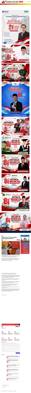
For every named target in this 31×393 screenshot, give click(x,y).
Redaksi (8, 390)
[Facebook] (15, 326)
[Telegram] (18, 326)
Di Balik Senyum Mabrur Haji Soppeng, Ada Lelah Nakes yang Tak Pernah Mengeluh (16, 333)
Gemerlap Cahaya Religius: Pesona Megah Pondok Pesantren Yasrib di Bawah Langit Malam (4, 333)
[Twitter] (17, 326)
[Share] (19, 240)
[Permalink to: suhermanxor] (2, 240)
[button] (27, 1)
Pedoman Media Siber (4, 390)
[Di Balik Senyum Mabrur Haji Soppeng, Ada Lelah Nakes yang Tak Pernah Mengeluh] (17, 330)
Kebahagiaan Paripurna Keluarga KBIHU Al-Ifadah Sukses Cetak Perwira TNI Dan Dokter (4, 339)
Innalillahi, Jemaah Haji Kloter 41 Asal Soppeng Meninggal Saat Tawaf (25, 243)
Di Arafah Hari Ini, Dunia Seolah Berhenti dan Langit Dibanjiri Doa (10, 339)
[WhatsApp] (19, 326)
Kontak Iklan (15, 390)
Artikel (2, 331)
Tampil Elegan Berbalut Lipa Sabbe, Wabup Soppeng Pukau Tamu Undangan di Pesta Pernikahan (10, 333)
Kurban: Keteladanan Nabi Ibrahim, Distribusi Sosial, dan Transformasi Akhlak (17, 339)
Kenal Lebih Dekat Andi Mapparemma (25, 247)
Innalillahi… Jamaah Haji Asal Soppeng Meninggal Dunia (26, 252)
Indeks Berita (11, 390)
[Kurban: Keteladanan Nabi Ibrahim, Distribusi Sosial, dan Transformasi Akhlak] (17, 336)
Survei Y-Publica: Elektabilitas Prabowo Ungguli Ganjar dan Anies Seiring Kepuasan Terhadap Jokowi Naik (26, 250)
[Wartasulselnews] (12, 1)
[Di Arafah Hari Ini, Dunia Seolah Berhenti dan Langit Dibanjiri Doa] (11, 336)
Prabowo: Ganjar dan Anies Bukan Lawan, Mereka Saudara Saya (25, 245)
